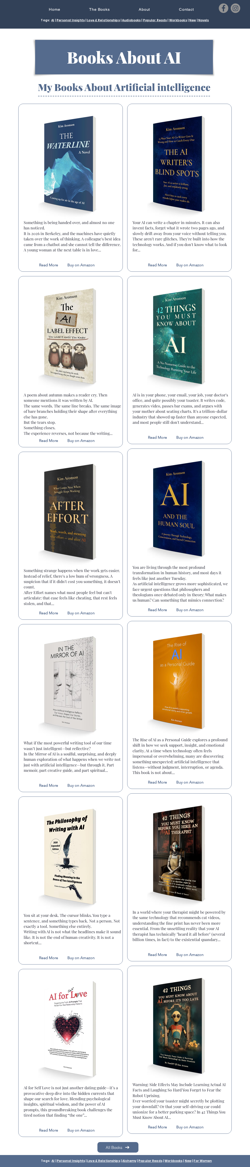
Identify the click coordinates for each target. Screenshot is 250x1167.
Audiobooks (131, 20)
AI (52, 20)
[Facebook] (223, 8)
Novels (203, 20)
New (192, 20)
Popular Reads (155, 20)
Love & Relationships (103, 20)
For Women (203, 1161)
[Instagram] (235, 8)
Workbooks (178, 20)
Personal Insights (71, 20)
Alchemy (129, 1161)
